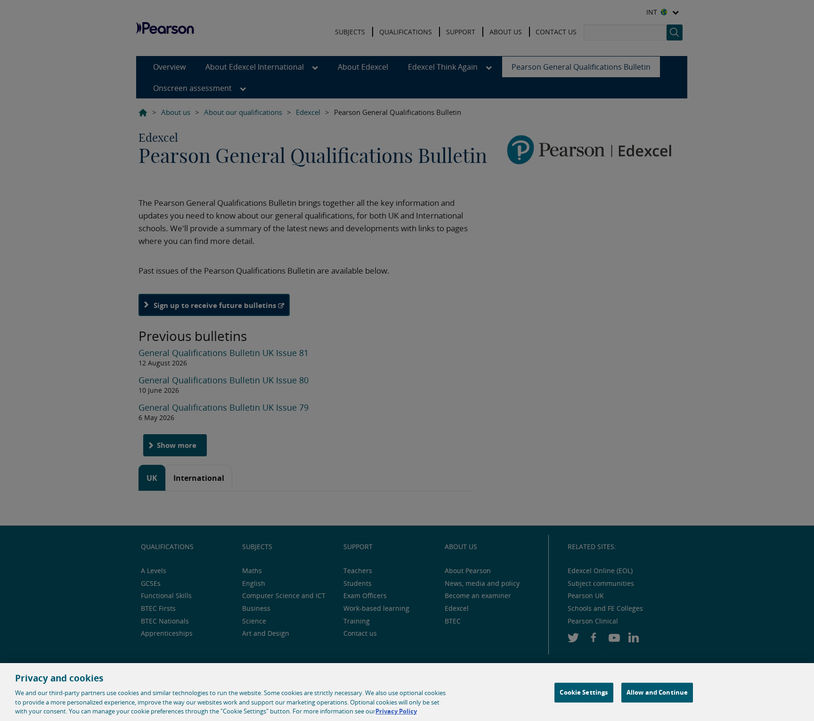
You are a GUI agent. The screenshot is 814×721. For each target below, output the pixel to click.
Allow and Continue (657, 692)
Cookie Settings (584, 692)
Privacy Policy (396, 711)
